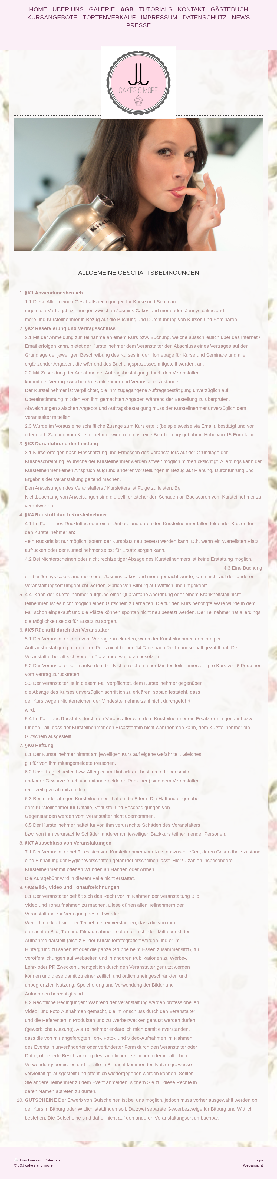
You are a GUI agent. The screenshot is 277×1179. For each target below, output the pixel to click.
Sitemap (53, 1160)
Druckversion (31, 1160)
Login (258, 1160)
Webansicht (253, 1165)
